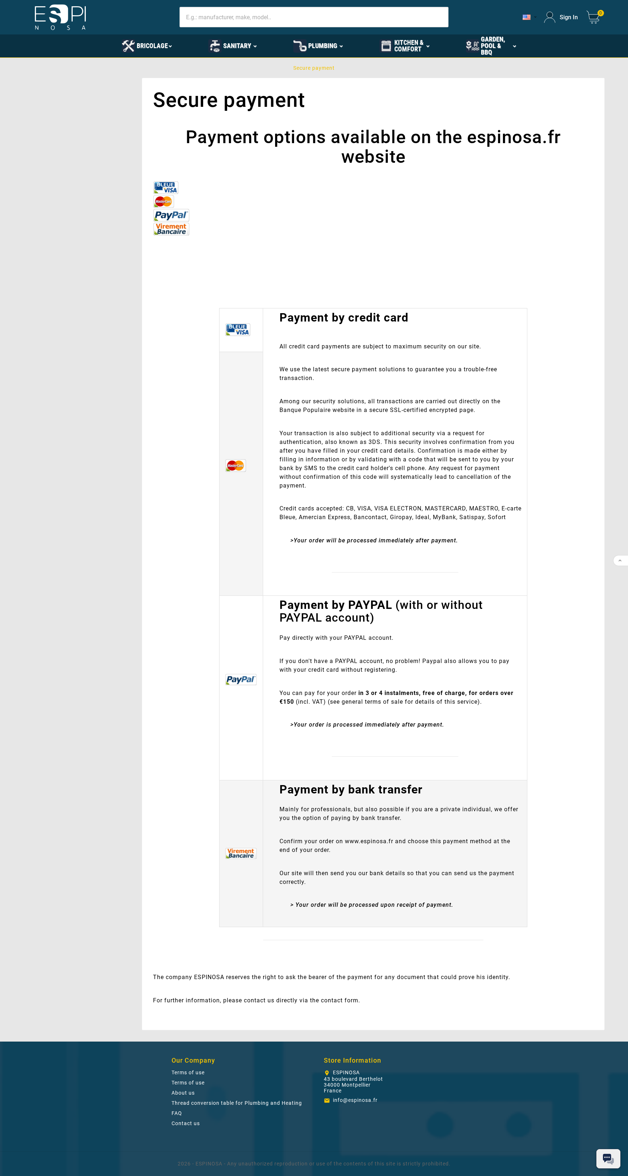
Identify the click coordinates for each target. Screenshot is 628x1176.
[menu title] (86, 45)
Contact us (186, 1123)
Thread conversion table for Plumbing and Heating (237, 1103)
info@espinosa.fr (355, 1100)
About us (183, 1093)
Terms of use (188, 1072)
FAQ (177, 1113)
